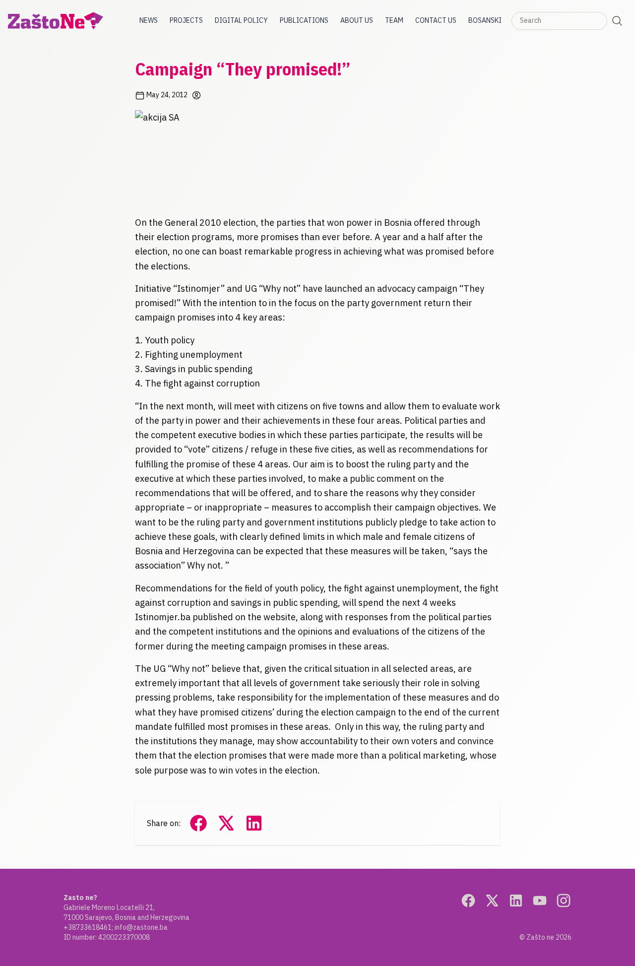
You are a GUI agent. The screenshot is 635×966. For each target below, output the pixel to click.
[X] (492, 900)
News (148, 20)
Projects (186, 20)
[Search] (617, 21)
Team (394, 20)
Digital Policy (241, 20)
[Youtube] (540, 900)
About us (356, 20)
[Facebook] (468, 900)
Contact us (435, 20)
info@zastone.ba (141, 927)
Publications (304, 20)
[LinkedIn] (516, 900)
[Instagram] (564, 900)
